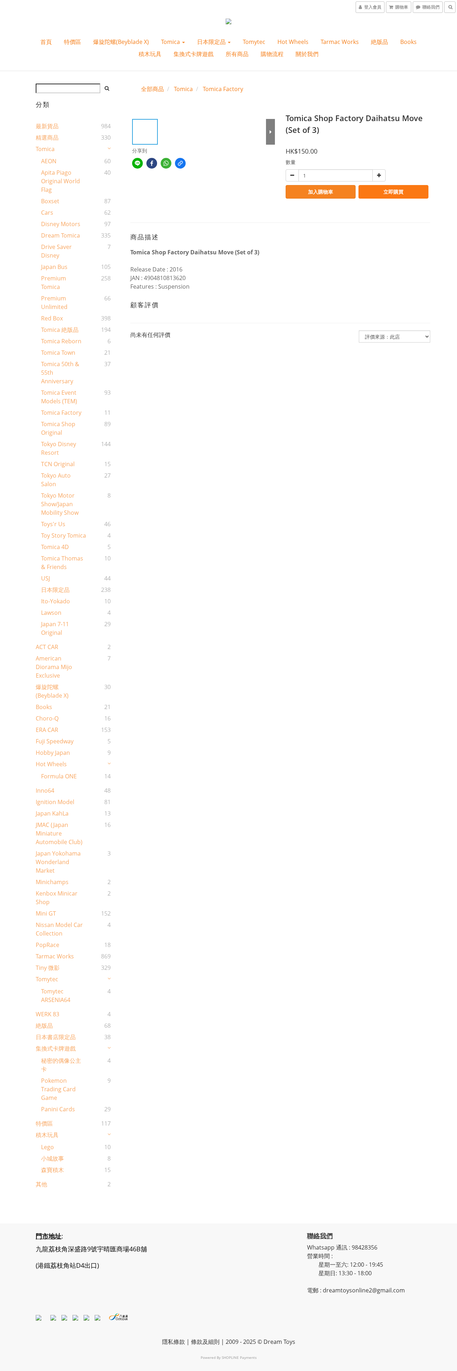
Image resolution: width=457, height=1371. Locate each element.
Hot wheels (292, 42)
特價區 (72, 42)
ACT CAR (47, 647)
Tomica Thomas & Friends (62, 562)
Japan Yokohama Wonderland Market (58, 861)
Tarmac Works (340, 42)
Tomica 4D (55, 547)
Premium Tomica (53, 282)
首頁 (46, 42)
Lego (47, 1147)
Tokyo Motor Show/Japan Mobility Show (60, 504)
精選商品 (47, 137)
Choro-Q (47, 718)
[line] (137, 163)
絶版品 (379, 42)
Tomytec (254, 42)
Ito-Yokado (55, 601)
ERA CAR (47, 730)
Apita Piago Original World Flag (60, 181)
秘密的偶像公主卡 (61, 1065)
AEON (48, 161)
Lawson (51, 613)
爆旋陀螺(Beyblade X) (121, 42)
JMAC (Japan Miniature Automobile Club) (59, 833)
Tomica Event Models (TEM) (59, 397)
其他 (41, 1184)
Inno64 (45, 790)
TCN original (58, 464)
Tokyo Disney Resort (58, 448)
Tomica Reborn (61, 341)
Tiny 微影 (48, 968)
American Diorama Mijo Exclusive (54, 666)
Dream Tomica (60, 235)
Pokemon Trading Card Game (58, 1089)
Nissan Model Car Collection (59, 929)
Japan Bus (54, 267)
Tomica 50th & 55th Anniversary (60, 372)
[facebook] (151, 163)
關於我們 (307, 54)
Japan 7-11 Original (55, 628)
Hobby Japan (53, 753)
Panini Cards (58, 1109)
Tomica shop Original (58, 428)
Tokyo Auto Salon (56, 480)
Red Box (52, 318)
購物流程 (272, 54)
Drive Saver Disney (56, 251)
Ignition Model (55, 802)
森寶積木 (52, 1170)
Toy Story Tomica (63, 535)
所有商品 (237, 54)
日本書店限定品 (56, 1037)
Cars (47, 212)
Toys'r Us (53, 524)
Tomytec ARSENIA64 (55, 995)
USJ (45, 578)
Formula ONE (59, 776)
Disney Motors (60, 224)
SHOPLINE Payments (239, 1357)
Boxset (50, 201)
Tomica (171, 42)
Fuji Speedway (55, 741)
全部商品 (152, 89)
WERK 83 (47, 1014)
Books (408, 42)
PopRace (47, 945)
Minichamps (52, 882)
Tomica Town (58, 353)
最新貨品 (47, 126)
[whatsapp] (166, 163)
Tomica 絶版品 (60, 330)
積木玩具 (150, 54)
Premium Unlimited (54, 302)
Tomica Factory (61, 413)
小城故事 (52, 1158)
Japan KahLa (52, 813)
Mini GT (46, 913)
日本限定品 (212, 42)
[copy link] (180, 163)
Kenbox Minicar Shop (56, 897)
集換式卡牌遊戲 (194, 54)
